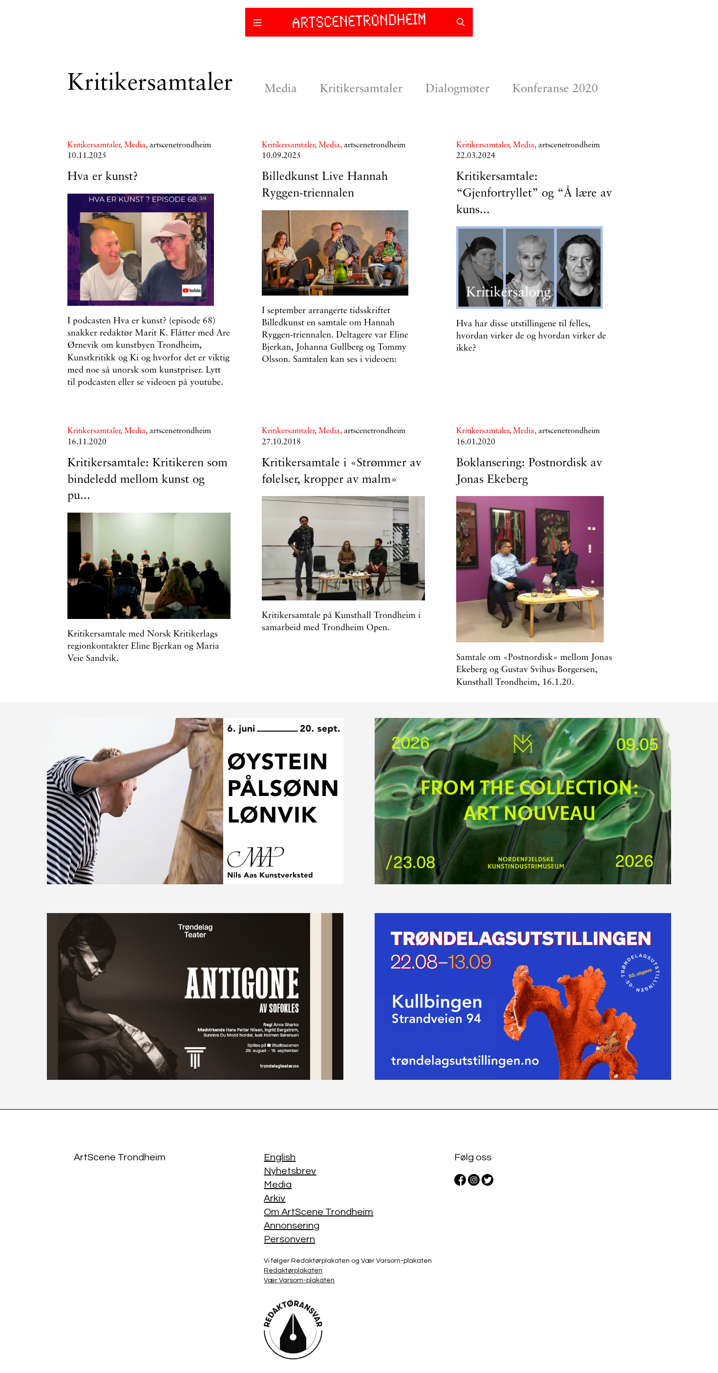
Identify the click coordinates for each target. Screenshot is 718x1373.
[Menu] (257, 24)
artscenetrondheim (180, 145)
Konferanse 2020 (555, 89)
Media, (136, 145)
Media (280, 89)
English (280, 1157)
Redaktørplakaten (293, 1270)
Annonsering (291, 1226)
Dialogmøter (457, 89)
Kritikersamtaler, (95, 145)
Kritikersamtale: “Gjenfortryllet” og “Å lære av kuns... (534, 193)
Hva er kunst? (102, 177)
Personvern (289, 1239)
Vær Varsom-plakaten (299, 1280)
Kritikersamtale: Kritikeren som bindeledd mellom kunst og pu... (147, 480)
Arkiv (274, 1198)
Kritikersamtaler (361, 89)
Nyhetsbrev (290, 1171)
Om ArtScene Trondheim (318, 1212)
